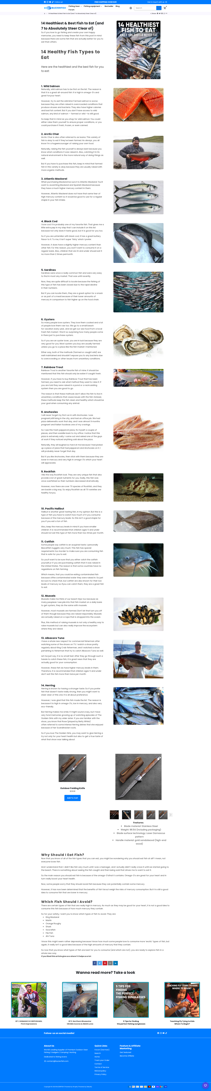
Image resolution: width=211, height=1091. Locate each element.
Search (98, 1053)
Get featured (125, 1052)
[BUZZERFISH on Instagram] (47, 2)
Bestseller (109, 6)
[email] (110, 963)
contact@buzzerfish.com (56, 1061)
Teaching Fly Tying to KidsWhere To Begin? (182, 1022)
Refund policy (100, 1071)
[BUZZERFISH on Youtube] (50, 2)
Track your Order (102, 1060)
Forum (71, 9)
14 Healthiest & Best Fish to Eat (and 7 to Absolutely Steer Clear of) (72, 13)
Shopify (75, 1087)
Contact (98, 1064)
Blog (118, 6)
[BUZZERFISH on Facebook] (45, 2)
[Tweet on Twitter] (159, 13)
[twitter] (99, 963)
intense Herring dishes (75, 724)
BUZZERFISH (60, 1087)
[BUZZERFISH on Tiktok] (53, 2)
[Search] (158, 8)
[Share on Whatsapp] (164, 13)
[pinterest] (105, 963)
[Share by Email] (166, 13)
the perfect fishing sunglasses (131, 1024)
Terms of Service (102, 1067)
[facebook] (95, 963)
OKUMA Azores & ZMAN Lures (80, 1024)
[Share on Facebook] (157, 13)
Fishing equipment (93, 6)
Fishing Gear (75, 6)
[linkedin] (115, 963)
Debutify (89, 1087)
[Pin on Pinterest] (162, 13)
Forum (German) (102, 1049)
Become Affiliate (127, 1056)
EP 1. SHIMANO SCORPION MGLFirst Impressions (28, 1022)
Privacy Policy (100, 1074)
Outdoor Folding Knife (72, 788)
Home (97, 1056)
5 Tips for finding (131, 1021)
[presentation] (106, 815)
